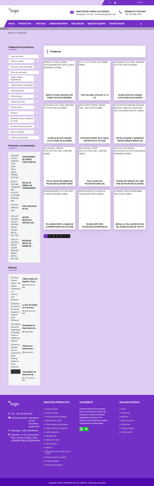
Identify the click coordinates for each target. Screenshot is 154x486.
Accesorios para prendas (21, 126)
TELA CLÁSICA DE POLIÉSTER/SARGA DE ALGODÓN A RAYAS (95, 182)
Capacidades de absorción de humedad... (29, 373)
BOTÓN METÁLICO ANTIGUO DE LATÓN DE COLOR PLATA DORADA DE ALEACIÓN (28, 220)
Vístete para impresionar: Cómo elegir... (28, 347)
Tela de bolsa (16, 107)
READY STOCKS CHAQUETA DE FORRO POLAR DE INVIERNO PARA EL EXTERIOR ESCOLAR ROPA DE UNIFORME (59, 96)
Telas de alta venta (19, 72)
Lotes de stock (17, 56)
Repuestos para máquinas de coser (22, 119)
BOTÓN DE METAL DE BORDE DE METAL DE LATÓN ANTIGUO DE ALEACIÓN (29, 243)
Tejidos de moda (18, 102)
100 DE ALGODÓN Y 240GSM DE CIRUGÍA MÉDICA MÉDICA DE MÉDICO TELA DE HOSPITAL (130, 139)
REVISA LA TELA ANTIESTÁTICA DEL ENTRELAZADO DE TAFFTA (130, 225)
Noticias (41, 23)
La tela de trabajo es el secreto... (29, 306)
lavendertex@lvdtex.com (105, 14)
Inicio (11, 23)
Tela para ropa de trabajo (21, 67)
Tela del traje (16, 96)
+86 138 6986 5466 (133, 14)
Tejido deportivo (18, 91)
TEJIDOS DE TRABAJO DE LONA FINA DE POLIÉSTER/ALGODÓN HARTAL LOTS (130, 182)
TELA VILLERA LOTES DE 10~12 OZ (95, 96)
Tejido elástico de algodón (22, 85)
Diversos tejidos (17, 132)
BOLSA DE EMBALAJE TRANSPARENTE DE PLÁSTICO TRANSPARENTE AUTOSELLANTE (29, 185)
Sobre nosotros (58, 23)
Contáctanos (117, 23)
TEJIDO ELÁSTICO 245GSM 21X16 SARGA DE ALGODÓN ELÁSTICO (130, 96)
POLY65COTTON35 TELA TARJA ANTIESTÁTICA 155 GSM (95, 139)
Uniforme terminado (19, 137)
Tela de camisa (17, 61)
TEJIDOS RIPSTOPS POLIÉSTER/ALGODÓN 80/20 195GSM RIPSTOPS (94, 225)
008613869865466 (30, 431)
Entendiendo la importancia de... (29, 326)
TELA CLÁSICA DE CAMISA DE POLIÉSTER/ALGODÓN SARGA (59, 182)
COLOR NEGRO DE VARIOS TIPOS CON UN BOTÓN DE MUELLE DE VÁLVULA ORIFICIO (28, 160)
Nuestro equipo (96, 23)
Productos (24, 23)
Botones (14, 113)
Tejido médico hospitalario (17, 78)
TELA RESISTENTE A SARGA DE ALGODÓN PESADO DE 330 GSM (59, 225)
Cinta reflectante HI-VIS (29, 207)
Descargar (77, 23)
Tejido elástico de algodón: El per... (29, 280)
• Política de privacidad (96, 483)
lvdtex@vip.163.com (84, 14)
